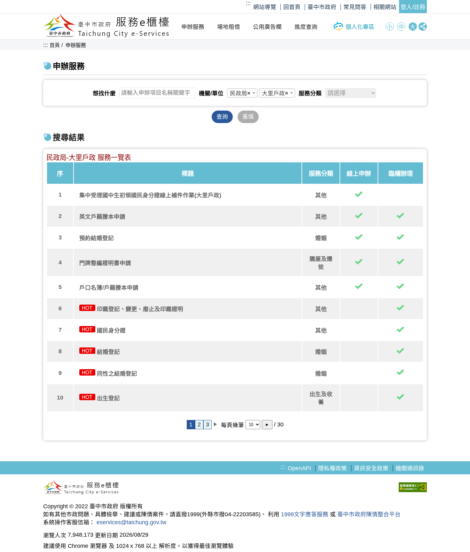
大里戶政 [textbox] (275, 93)
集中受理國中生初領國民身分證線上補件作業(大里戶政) (150, 195)
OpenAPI (299, 468)
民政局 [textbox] (240, 93)
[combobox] (242, 93)
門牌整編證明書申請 (105, 263)
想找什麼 (104, 93)
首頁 (55, 45)
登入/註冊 (413, 7)
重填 (248, 116)
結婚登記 (108, 352)
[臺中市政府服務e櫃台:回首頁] (106, 36)
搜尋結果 (69, 137)
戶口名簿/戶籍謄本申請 (108, 287)
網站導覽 (264, 7)
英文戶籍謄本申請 (102, 217)
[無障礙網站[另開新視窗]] (413, 488)
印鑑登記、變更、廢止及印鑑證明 (140, 309)
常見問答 (354, 7)
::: (248, 3)
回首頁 (292, 7)
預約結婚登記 (96, 238)
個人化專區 (360, 27)
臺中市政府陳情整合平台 (369, 514)
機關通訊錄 (410, 468)
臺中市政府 (322, 7)
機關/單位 (211, 93)
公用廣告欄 (267, 27)
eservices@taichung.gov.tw (131, 522)
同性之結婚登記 (117, 373)
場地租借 (228, 27)
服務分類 (310, 93)
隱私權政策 (332, 468)
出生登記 (108, 398)
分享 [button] (423, 26)
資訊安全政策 (371, 468)
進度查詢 (305, 27)
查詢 (222, 116)
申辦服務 (192, 27)
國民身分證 (111, 330)
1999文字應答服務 (304, 514)
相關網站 (384, 7)
